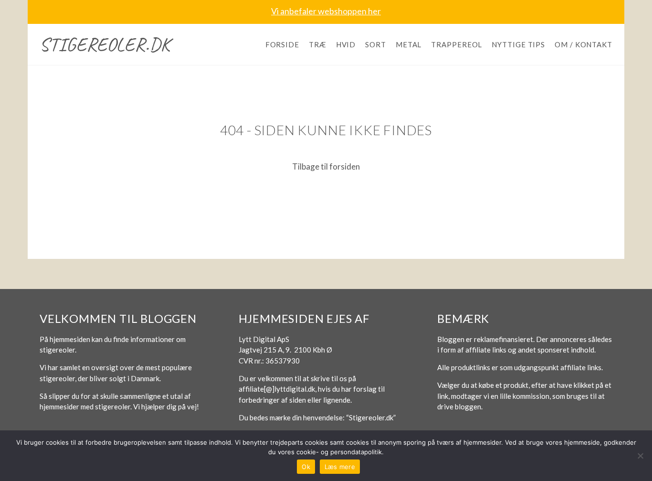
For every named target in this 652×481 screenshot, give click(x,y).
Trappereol (456, 44)
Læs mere (340, 466)
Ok (306, 466)
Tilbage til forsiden (326, 166)
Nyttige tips (518, 44)
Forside (282, 44)
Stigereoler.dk (105, 44)
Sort (375, 44)
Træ (317, 44)
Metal (409, 44)
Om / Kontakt (583, 44)
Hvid (346, 44)
